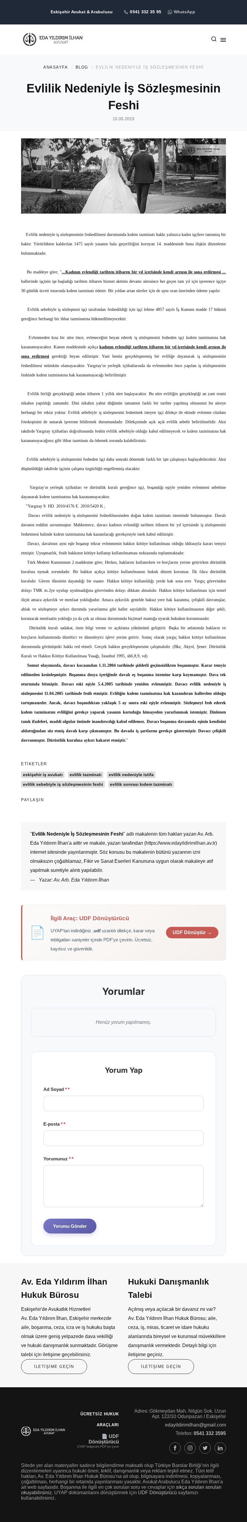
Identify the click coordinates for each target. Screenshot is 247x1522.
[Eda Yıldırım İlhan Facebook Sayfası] (175, 1448)
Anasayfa (55, 67)
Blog (82, 67)
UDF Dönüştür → (192, 932)
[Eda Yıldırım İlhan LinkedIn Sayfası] (220, 1448)
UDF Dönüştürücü (157, 1492)
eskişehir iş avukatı (43, 774)
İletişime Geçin (54, 1366)
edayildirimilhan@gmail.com (195, 1424)
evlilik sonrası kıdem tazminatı (141, 784)
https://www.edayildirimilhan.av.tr (180, 843)
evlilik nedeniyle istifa (131, 774)
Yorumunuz (57, 1158)
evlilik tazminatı (86, 774)
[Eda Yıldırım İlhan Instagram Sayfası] (190, 1448)
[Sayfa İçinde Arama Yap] (214, 40)
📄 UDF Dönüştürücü (104, 1439)
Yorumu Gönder (70, 1226)
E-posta (53, 1124)
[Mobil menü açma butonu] (223, 39)
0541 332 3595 (210, 1433)
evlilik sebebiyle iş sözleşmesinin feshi (63, 784)
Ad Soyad (55, 1089)
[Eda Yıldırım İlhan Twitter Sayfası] (205, 1448)
